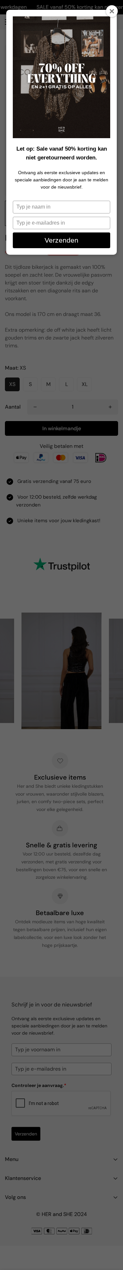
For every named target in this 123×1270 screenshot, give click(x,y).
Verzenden (61, 240)
